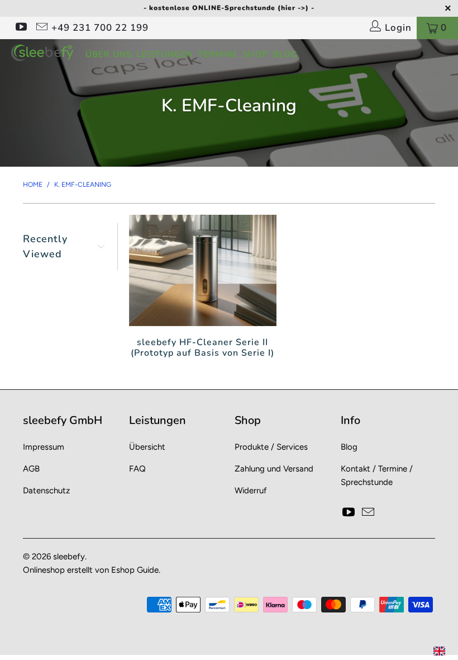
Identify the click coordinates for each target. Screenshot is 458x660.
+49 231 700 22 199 (100, 27)
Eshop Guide (135, 570)
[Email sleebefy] (41, 28)
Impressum (43, 447)
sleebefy (69, 556)
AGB (31, 469)
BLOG (285, 54)
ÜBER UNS (108, 54)
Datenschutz (46, 490)
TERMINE (218, 54)
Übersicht (147, 447)
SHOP (255, 54)
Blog (349, 447)
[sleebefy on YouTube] (20, 28)
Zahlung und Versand (274, 469)
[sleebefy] (42, 52)
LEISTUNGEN (164, 54)
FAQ (137, 469)
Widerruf (251, 490)
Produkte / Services (271, 447)
